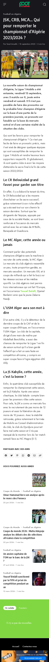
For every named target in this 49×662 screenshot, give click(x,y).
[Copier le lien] (40, 455)
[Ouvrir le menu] (4, 4)
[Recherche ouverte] (44, 4)
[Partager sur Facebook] (5, 455)
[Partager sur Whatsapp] (23, 455)
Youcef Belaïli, (28, 291)
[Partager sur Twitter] (11, 455)
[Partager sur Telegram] (28, 455)
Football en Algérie (12, 14)
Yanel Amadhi (12, 44)
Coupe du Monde (11, 491)
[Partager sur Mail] (34, 455)
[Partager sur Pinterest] (17, 455)
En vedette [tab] (9, 608)
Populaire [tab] (23, 608)
